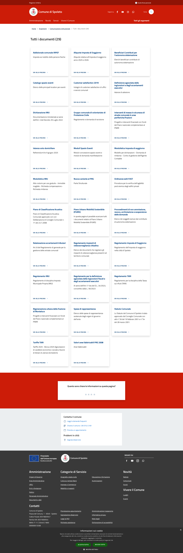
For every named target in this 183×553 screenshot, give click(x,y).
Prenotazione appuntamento (71, 511)
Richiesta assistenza (68, 522)
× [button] (180, 530)
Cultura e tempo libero (69, 481)
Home (34, 28)
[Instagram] (127, 11)
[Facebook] (116, 11)
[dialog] (91, 540)
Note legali (96, 518)
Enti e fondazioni (35, 488)
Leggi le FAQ (65, 518)
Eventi (125, 499)
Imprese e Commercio (68, 484)
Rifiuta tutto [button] (100, 544)
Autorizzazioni (97, 481)
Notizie (125, 477)
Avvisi (125, 484)
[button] (91, 549)
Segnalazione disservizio (69, 515)
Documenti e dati (35, 500)
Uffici (31, 484)
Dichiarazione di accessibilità (102, 522)
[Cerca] (151, 11)
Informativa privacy (99, 515)
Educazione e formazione (101, 477)
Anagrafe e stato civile (69, 477)
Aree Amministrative (36, 481)
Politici (31, 492)
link (112, 540)
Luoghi (125, 495)
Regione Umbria (35, 2)
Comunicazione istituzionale (60, 28)
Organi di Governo (35, 477)
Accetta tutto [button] (83, 545)
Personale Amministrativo (38, 496)
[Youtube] (122, 11)
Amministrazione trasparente (102, 511)
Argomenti (43, 28)
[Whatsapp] (132, 11)
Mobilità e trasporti (67, 488)
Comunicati (127, 481)
